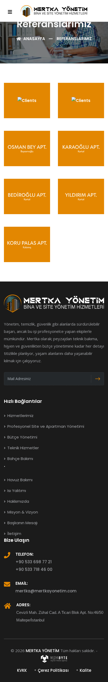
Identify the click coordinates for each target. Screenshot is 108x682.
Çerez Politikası (53, 670)
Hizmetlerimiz (20, 415)
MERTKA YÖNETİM (42, 650)
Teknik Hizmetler (22, 448)
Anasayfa (33, 38)
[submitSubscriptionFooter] (97, 378)
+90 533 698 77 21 (33, 562)
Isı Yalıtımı (16, 490)
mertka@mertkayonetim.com (46, 591)
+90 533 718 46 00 (33, 569)
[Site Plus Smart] (54, 658)
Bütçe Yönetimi (21, 437)
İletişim (13, 533)
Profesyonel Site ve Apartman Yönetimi (45, 426)
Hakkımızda (17, 501)
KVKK (22, 670)
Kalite (85, 670)
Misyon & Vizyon (22, 512)
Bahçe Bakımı (19, 458)
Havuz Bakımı (19, 480)
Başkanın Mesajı (21, 523)
